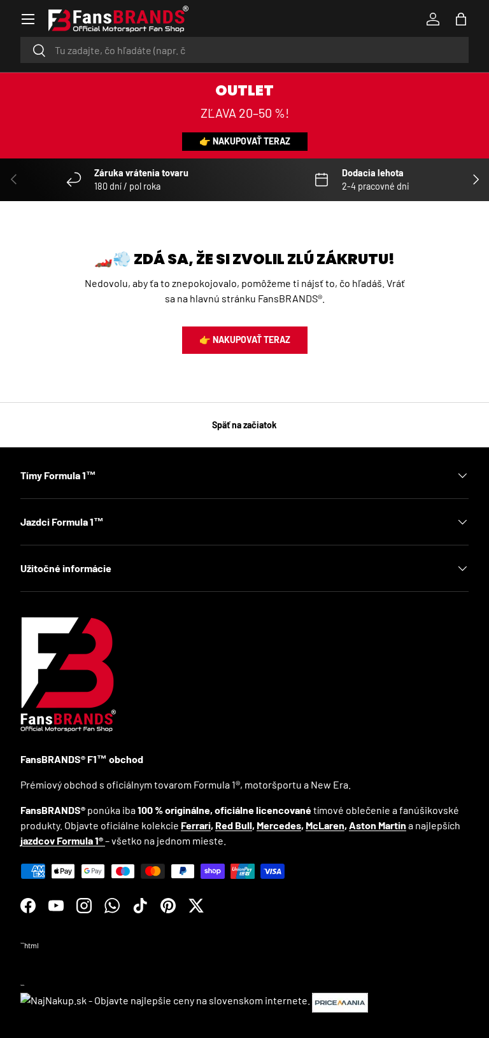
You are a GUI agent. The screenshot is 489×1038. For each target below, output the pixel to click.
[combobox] (244, 50)
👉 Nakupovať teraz (244, 141)
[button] (461, 19)
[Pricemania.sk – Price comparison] (340, 1000)
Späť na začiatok (244, 424)
